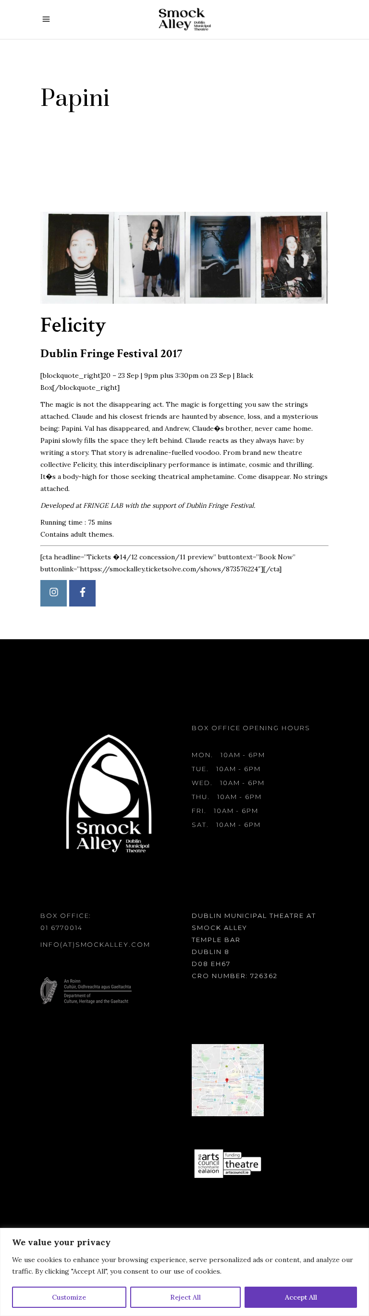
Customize (69, 1297)
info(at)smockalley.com (95, 944)
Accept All (301, 1297)
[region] (184, 1272)
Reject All (185, 1297)
